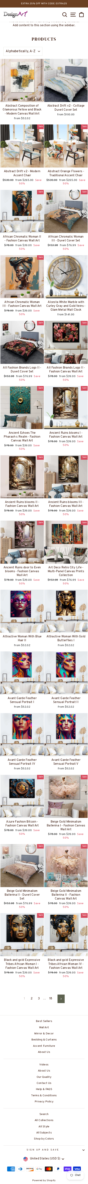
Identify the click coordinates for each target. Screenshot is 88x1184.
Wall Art (44, 1027)
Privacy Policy (44, 1101)
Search (44, 1114)
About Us (44, 1052)
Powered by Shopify (44, 1180)
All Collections (44, 1120)
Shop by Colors (44, 1139)
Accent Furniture (44, 1046)
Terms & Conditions (44, 1095)
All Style (43, 1126)
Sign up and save (43, 1150)
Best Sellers (44, 1021)
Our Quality (44, 1077)
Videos (44, 1064)
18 (50, 999)
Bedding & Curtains (44, 1039)
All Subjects (44, 1132)
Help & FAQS (44, 1089)
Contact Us (44, 1083)
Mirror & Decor (44, 1033)
